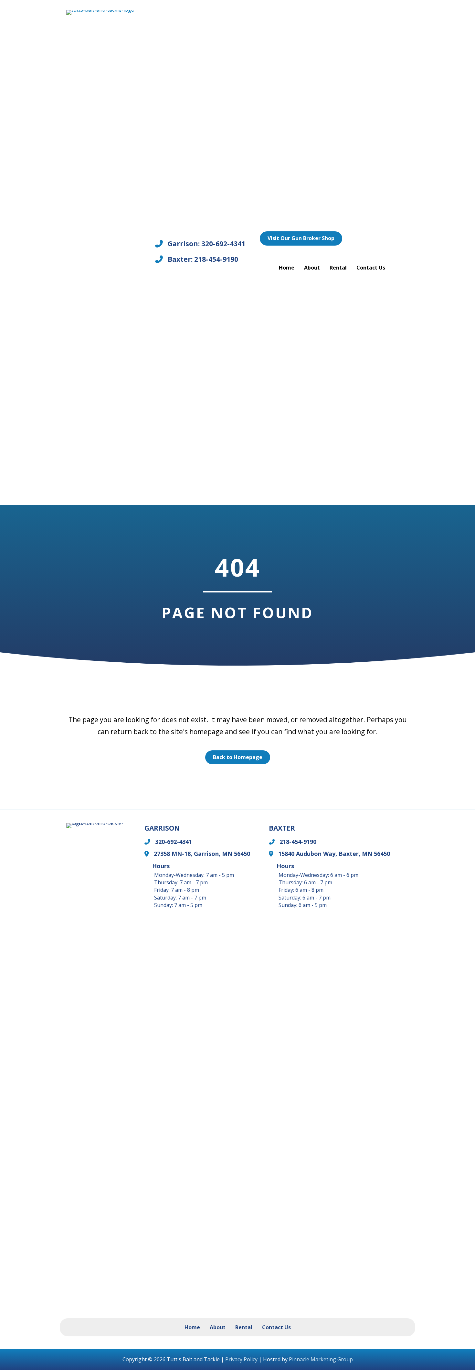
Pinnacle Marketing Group (321, 1359)
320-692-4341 (173, 841)
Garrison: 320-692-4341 (206, 243)
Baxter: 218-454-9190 (203, 259)
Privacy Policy (241, 1359)
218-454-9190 (298, 841)
